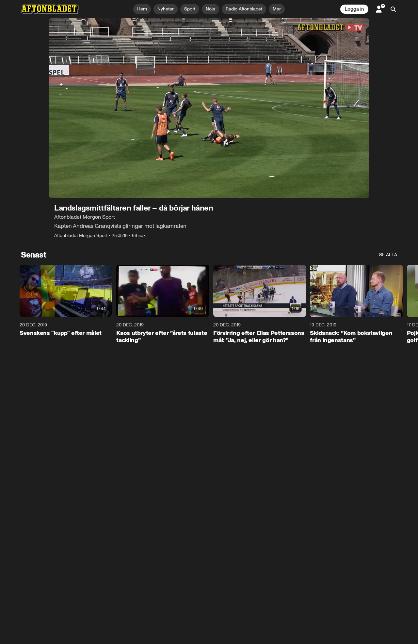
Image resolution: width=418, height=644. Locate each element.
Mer (277, 9)
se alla (388, 255)
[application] (209, 108)
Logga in (354, 9)
